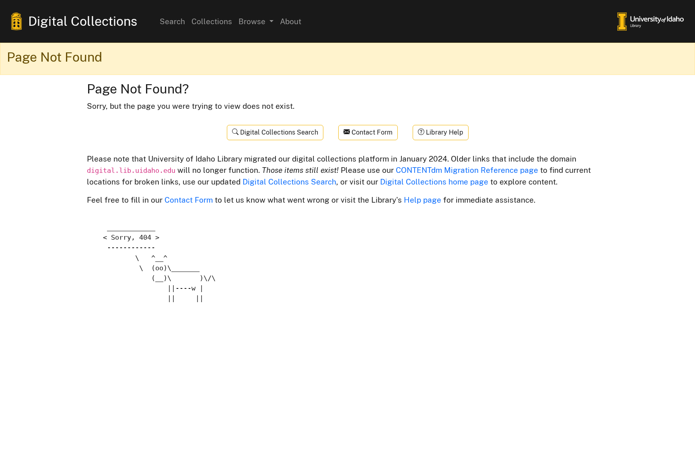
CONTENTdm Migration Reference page (467, 170)
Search (172, 21)
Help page (422, 199)
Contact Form (371, 132)
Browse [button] (253, 21)
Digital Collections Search (278, 132)
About (290, 21)
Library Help (443, 132)
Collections (211, 21)
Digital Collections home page (434, 181)
